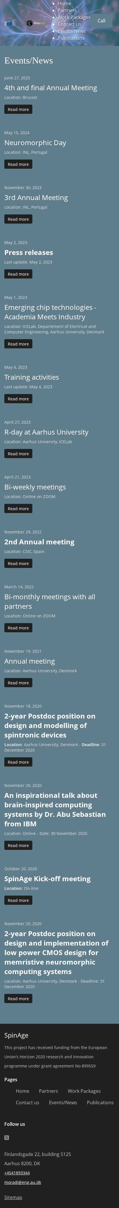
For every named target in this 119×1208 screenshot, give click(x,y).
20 (28, 785)
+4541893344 (17, 1173)
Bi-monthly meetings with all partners (49, 601)
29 (28, 532)
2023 (37, 187)
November (14, 187)
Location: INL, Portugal (25, 152)
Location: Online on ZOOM (29, 496)
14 (20, 586)
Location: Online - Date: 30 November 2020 (45, 833)
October (12, 868)
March (10, 586)
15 (16, 132)
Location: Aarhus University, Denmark (40, 670)
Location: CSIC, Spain (24, 551)
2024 (24, 132)
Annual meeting (29, 661)
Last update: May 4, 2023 (28, 386)
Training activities (31, 377)
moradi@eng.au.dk (22, 1182)
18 (28, 706)
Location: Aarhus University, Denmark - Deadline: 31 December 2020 (54, 983)
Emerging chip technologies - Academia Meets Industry (50, 311)
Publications (71, 38)
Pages (10, 1079)
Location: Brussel (20, 97)
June (8, 77)
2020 (37, 706)
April (9, 422)
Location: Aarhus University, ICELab (38, 441)
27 (16, 77)
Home (64, 3)
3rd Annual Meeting (36, 197)
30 (28, 187)
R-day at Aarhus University (46, 432)
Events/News (72, 31)
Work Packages (74, 17)
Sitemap (13, 1197)
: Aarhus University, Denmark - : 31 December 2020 (55, 747)
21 (17, 477)
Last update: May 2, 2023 (28, 262)
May (8, 132)
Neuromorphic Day (35, 142)
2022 (37, 532)
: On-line (21, 888)
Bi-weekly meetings (35, 486)
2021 (37, 651)
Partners (67, 10)
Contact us (69, 24)
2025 (25, 77)
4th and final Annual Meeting (50, 87)
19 (28, 651)
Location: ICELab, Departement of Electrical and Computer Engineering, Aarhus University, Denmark (54, 329)
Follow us (14, 1124)
